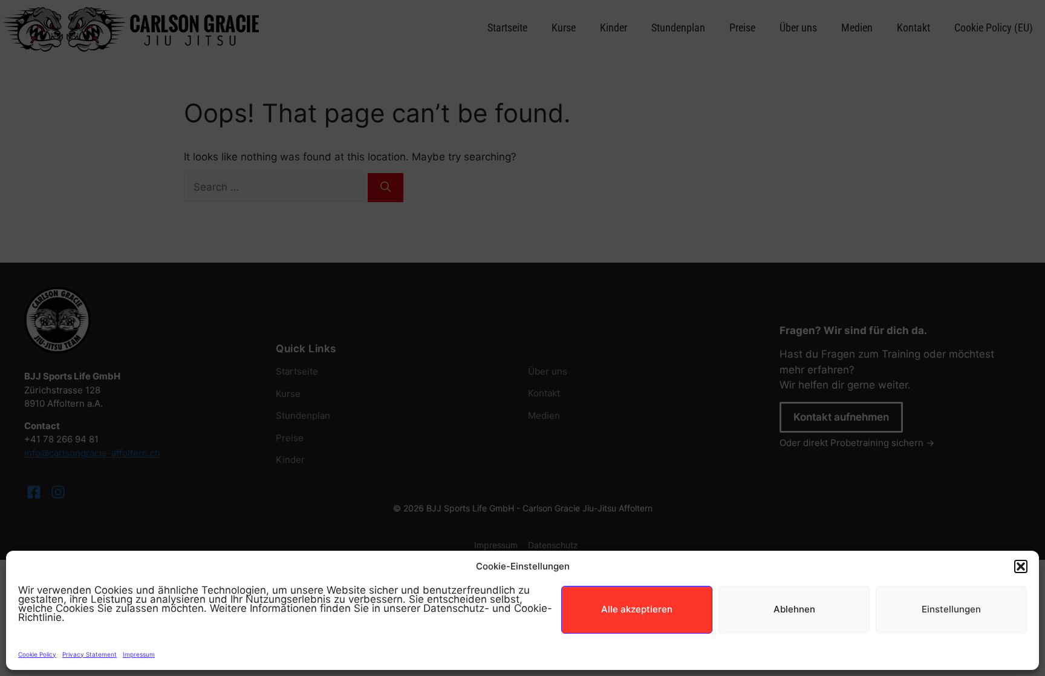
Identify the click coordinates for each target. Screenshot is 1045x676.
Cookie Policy (37, 654)
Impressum (139, 654)
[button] (1021, 566)
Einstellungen (951, 609)
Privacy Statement (89, 654)
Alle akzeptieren (636, 609)
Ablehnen (794, 609)
